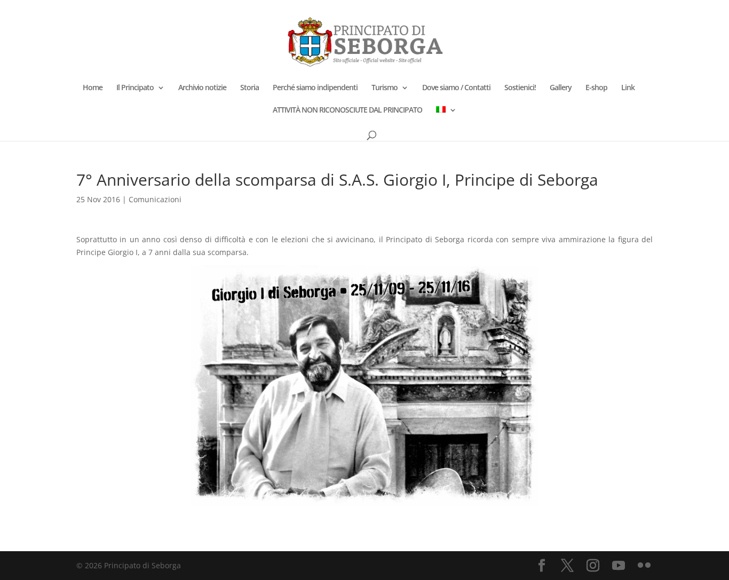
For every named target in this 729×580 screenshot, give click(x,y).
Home (92, 88)
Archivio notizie (202, 88)
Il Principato (135, 88)
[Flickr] (644, 566)
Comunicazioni (155, 199)
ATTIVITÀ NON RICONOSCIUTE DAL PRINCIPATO (347, 110)
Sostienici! (520, 88)
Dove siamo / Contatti (456, 88)
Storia (249, 88)
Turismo (384, 88)
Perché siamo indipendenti (315, 88)
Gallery (561, 88)
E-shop (596, 88)
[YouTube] (618, 566)
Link (628, 88)
